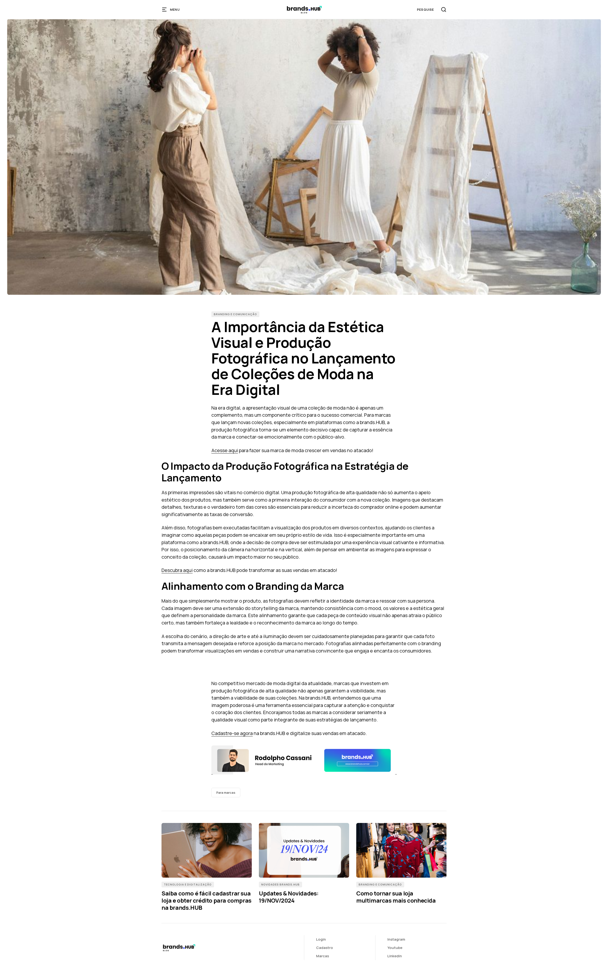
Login (321, 939)
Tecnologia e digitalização (188, 884)
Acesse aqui (224, 450)
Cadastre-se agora (232, 733)
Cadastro (324, 947)
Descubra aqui (177, 570)
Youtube (394, 947)
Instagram (396, 939)
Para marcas (225, 792)
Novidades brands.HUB (280, 884)
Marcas (322, 955)
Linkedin (394, 955)
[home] (304, 9)
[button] (171, 9)
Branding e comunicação (235, 314)
